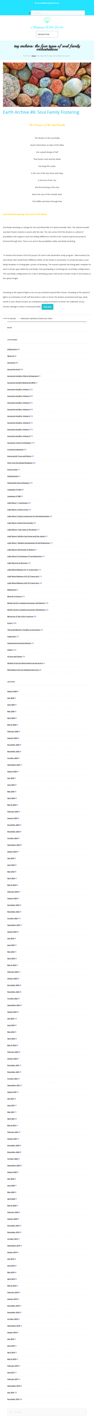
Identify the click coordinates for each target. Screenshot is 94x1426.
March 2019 (11, 1286)
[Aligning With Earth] (47, 23)
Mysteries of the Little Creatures (20, 616)
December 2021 (13, 1065)
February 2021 (12, 1132)
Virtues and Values (14, 657)
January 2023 (12, 978)
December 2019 (13, 1226)
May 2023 (10, 952)
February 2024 (12, 892)
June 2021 (11, 1105)
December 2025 (13, 745)
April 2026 (11, 718)
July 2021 (10, 1099)
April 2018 (11, 1352)
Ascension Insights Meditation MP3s (21, 383)
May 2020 (10, 1192)
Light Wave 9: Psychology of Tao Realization (24, 556)
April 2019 (11, 1279)
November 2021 (13, 1072)
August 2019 (12, 1252)
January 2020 (12, 1219)
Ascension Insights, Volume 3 (18, 403)
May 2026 (10, 711)
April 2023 (11, 958)
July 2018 (10, 1339)
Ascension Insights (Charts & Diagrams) (22, 376)
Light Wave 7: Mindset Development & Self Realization (28, 543)
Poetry (50, 318)
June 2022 (11, 1025)
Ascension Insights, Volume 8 (18, 436)
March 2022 (11, 1045)
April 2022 (11, 1039)
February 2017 (12, 1379)
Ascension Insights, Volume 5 (18, 416)
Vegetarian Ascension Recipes (19, 643)
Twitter (47, 7)
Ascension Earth (13, 369)
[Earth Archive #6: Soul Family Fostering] (47, 85)
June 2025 (11, 785)
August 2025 (12, 771)
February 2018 (12, 1366)
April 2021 (11, 1119)
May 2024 (10, 872)
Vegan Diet (11, 636)
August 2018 (12, 1332)
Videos (10, 650)
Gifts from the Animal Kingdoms (19, 463)
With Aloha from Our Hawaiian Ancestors (23, 670)
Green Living (12, 470)
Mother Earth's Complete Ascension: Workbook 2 (26, 610)
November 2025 (13, 751)
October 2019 (12, 1239)
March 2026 (11, 725)
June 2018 (11, 1346)
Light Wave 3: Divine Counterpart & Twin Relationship (28, 516)
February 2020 (12, 1212)
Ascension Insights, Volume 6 (18, 423)
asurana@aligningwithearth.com (48, 3)
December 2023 (13, 905)
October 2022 (12, 999)
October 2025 (12, 758)
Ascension (11, 363)
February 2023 (12, 972)
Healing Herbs (12, 476)
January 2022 (12, 1059)
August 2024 (12, 852)
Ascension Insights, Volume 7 (18, 429)
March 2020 (11, 1206)
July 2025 (10, 778)
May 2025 (10, 792)
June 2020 (11, 1186)
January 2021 (12, 1139)
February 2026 (12, 731)
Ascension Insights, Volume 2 (18, 396)
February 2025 (12, 812)
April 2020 (11, 1199)
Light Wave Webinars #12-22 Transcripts (23, 576)
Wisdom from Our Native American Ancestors (25, 663)
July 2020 (10, 1179)
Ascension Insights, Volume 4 (18, 409)
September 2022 (13, 1005)
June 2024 (11, 865)
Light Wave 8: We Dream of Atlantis (21, 550)
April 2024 (11, 878)
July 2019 (10, 1259)
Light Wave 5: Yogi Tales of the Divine (22, 530)
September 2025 (13, 765)
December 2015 (13, 1399)
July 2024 (10, 858)
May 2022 (10, 1032)
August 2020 (12, 1172)
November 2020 (13, 1152)
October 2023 (12, 918)
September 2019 (13, 1246)
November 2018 (13, 1312)
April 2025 (11, 798)
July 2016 (10, 1393)
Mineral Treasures (14, 596)
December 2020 (13, 1145)
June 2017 (11, 1372)
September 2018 (13, 1326)
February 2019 (12, 1292)
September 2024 (13, 845)
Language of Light (14, 490)
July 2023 (10, 938)
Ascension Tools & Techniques (19, 443)
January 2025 (12, 818)
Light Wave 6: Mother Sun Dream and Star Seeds (26, 536)
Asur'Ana (13, 318)
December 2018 (13, 1306)
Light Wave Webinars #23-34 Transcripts (23, 583)
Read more (47, 307)
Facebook (43, 7)
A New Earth (25, 318)
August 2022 (12, 1012)
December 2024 (13, 825)
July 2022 (10, 1019)
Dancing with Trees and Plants (19, 456)
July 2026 (10, 698)
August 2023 (12, 932)
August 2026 (12, 691)
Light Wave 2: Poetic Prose (38, 318)
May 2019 (10, 1272)
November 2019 (13, 1232)
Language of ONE (14, 496)
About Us (10, 356)
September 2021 (13, 1085)
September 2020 (13, 1165)
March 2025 (11, 805)
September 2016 (13, 1386)
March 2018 (11, 1359)
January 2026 (12, 738)
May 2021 (10, 1112)
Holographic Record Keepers (18, 483)
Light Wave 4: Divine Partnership (20, 523)
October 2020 (12, 1159)
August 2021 (12, 1092)
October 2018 (12, 1319)
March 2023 (11, 965)
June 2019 (11, 1266)
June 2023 (11, 945)
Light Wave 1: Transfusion (17, 503)
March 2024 (11, 885)
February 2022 (12, 1052)
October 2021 (12, 1079)
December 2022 (13, 985)
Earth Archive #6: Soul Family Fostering (41, 112)
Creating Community (15, 450)
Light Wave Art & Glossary (17, 563)
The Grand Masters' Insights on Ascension (23, 630)
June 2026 (11, 705)
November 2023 (13, 912)
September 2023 (13, 925)
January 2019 (12, 1299)
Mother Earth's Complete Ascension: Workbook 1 (26, 603)
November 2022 (13, 992)
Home (34, 56)
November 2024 (13, 832)
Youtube (51, 7)
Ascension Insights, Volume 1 (18, 389)
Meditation (11, 590)
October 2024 (12, 838)
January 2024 (12, 898)
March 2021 (11, 1125)
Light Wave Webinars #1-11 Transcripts (22, 570)
